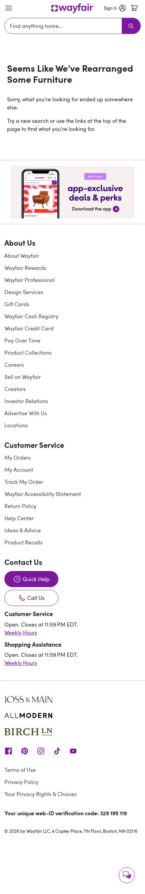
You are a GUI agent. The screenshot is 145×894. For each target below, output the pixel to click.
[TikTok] (57, 750)
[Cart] (134, 8)
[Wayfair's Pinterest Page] (25, 750)
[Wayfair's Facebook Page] (8, 750)
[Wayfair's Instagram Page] (41, 750)
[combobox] (64, 26)
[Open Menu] (8, 8)
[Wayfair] (72, 8)
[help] (127, 875)
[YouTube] (73, 750)
